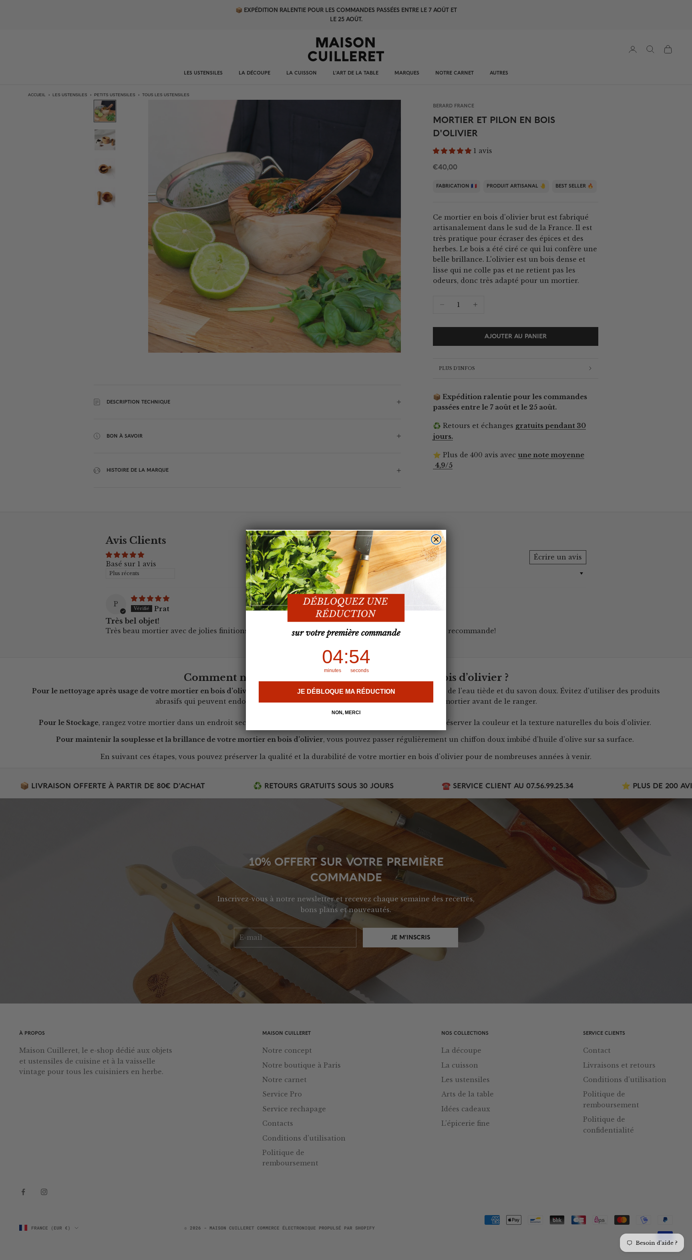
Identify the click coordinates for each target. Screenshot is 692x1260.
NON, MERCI (346, 713)
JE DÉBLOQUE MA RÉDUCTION (346, 692)
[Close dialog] (436, 539)
